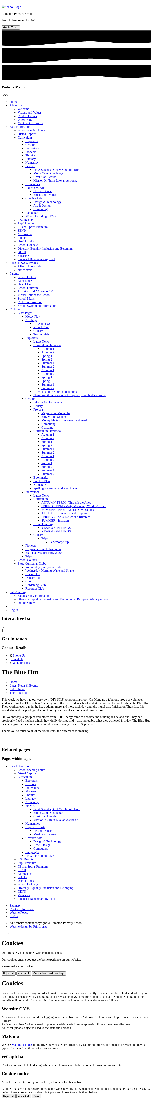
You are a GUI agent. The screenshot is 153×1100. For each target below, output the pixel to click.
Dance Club (33, 577)
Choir (29, 581)
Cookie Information (22, 909)
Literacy (31, 159)
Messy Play (33, 316)
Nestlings (31, 320)
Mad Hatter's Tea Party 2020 (44, 552)
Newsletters (25, 270)
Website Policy (19, 912)
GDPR (22, 252)
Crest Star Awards (44, 177)
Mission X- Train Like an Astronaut (55, 180)
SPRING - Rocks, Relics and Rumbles (65, 517)
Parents (14, 273)
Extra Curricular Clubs (32, 563)
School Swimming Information (37, 305)
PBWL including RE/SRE (42, 216)
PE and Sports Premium (33, 227)
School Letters (27, 277)
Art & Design (42, 205)
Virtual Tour (41, 327)
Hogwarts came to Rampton (43, 549)
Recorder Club (35, 588)
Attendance (25, 280)
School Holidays (28, 245)
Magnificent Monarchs (55, 413)
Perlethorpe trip (59, 542)
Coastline (47, 427)
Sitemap (15, 905)
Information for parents (47, 402)
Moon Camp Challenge (48, 173)
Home (13, 101)
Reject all (8, 973)
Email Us (17, 659)
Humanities (33, 184)
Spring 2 (46, 359)
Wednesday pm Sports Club (43, 567)
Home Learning (43, 524)
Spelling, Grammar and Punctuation (55, 488)
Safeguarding (18, 592)
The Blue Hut (18, 692)
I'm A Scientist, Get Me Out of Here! (56, 169)
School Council (27, 560)
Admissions (25, 234)
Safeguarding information (34, 595)
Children (15, 309)
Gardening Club (36, 585)
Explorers (32, 141)
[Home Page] (11, 7)
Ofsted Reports (27, 134)
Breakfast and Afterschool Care (37, 291)
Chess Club (33, 574)
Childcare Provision (30, 302)
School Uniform (28, 288)
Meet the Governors (30, 123)
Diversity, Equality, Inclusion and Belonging (45, 248)
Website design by (28, 926)
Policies (22, 237)
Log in (14, 610)
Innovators (32, 148)
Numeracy (32, 162)
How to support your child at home (55, 391)
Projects (38, 409)
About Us (16, 105)
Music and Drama (44, 194)
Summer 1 (47, 363)
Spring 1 (46, 356)
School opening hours (31, 130)
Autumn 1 (47, 348)
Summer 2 (47, 366)
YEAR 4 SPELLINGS (56, 531)
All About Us (41, 323)
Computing (40, 209)
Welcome (23, 109)
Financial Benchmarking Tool (36, 259)
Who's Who (25, 119)
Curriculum (25, 137)
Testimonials (41, 334)
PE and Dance (42, 191)
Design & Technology (47, 202)
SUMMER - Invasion (55, 520)
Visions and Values (29, 112)
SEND (22, 230)
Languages (32, 212)
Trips (44, 538)
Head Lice (24, 284)
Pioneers (31, 152)
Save (36, 1096)
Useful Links (26, 241)
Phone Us (19, 655)
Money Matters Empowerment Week (64, 420)
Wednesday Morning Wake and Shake (50, 570)
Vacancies (24, 255)
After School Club (29, 266)
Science (30, 166)
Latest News (41, 341)
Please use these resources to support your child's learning (69, 395)
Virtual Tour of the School (34, 295)
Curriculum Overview (47, 345)
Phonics (30, 155)
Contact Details (27, 116)
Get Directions (21, 662)
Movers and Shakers (54, 416)
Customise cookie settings (48, 973)
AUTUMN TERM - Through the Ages (66, 502)
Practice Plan (41, 481)
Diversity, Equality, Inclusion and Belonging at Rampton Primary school (63, 599)
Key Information (20, 126)
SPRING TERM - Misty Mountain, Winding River (73, 506)
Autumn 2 (47, 352)
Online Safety (26, 602)
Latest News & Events (24, 262)
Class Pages (25, 313)
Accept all (23, 973)
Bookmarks (40, 477)
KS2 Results (25, 220)
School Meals (26, 298)
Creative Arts (34, 198)
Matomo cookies (22, 1044)
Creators (31, 144)
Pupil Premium (27, 223)
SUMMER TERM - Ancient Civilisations (67, 509)
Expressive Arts (35, 187)
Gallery (38, 330)
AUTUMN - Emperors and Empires (64, 513)
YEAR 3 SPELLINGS (56, 527)
